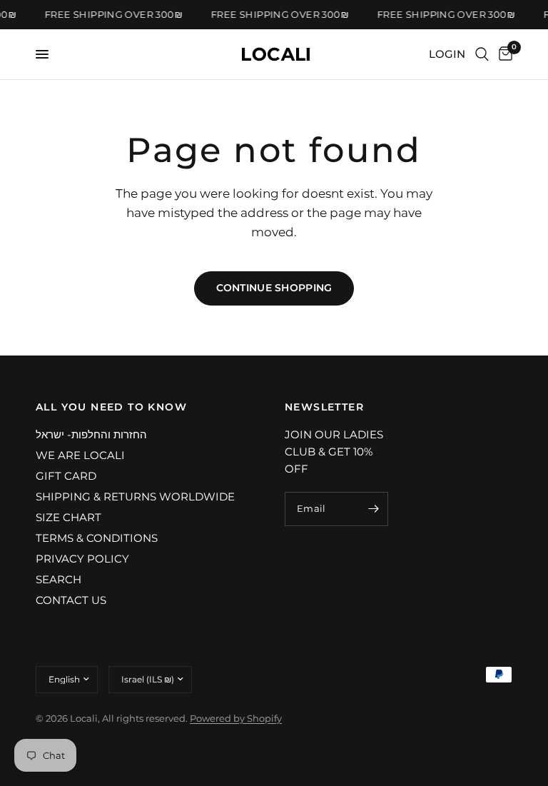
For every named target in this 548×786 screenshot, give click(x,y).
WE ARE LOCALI (80, 455)
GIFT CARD (66, 476)
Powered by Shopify (236, 718)
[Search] (482, 54)
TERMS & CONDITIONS (97, 538)
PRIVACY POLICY (82, 558)
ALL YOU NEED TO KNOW (111, 407)
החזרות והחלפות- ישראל (91, 434)
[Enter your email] (374, 509)
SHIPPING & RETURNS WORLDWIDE (135, 496)
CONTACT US (71, 600)
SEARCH (58, 579)
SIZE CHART (68, 517)
